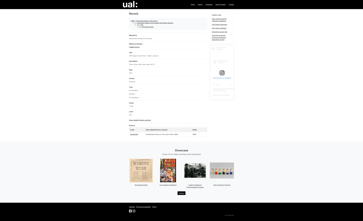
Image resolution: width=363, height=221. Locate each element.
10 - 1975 (140, 25)
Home (193, 4)
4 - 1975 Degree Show (147, 27)
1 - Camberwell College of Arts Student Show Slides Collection (154, 23)
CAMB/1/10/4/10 (134, 47)
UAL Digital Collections (219, 24)
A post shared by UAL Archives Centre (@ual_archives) (229, 95)
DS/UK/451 (134, 134)
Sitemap (132, 207)
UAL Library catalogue (219, 28)
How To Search (221, 4)
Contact (231, 4)
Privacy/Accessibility (143, 207)
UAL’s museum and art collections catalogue (219, 20)
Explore (181, 193)
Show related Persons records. (140, 120)
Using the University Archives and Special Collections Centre (219, 38)
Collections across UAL (219, 32)
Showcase (209, 4)
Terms (154, 207)
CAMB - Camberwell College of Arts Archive (144, 21)
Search (200, 4)
